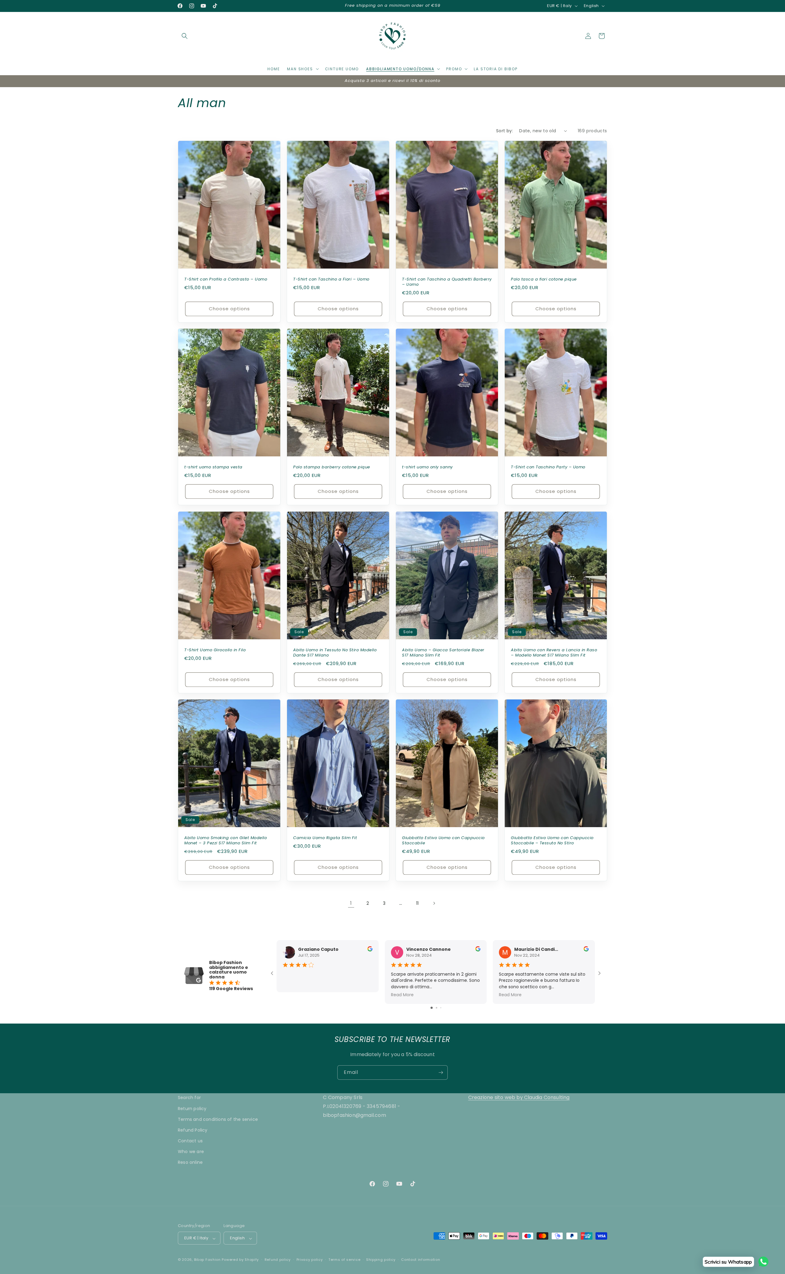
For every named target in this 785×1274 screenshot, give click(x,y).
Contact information (420, 1259)
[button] (184, 36)
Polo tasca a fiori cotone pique (544, 279)
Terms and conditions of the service (218, 1119)
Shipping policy (381, 1259)
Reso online (190, 1162)
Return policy (192, 1108)
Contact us (190, 1141)
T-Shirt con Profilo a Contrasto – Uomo (225, 279)
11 (417, 903)
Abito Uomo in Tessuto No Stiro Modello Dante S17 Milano (335, 653)
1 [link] (351, 902)
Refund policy (278, 1259)
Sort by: (504, 131)
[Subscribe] (440, 1072)
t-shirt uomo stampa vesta (213, 467)
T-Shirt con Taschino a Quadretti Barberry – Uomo (447, 282)
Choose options (229, 308)
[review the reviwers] (370, 950)
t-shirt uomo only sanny (427, 467)
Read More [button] (402, 995)
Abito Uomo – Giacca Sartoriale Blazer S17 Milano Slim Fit (443, 653)
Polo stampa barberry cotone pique (331, 467)
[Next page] (434, 903)
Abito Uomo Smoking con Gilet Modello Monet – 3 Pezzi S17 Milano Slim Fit (225, 841)
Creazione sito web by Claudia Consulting (519, 1097)
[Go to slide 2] (436, 1007)
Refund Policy (193, 1130)
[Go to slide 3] (440, 1007)
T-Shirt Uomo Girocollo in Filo (215, 650)
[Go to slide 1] (432, 1007)
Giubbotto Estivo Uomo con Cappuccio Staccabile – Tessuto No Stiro (552, 841)
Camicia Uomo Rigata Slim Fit (325, 838)
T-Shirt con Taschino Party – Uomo (548, 467)
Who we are (191, 1151)
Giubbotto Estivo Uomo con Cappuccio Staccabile (443, 841)
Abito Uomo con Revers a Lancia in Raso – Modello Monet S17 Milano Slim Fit (554, 653)
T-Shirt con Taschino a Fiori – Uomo (331, 279)
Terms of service (344, 1259)
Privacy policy (310, 1259)
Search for (189, 1097)
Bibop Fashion (207, 1259)
